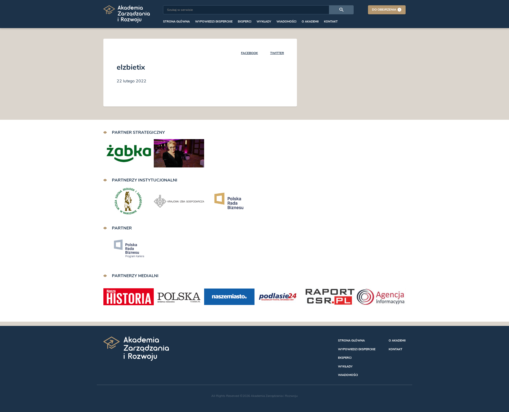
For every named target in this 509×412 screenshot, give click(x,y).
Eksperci (244, 22)
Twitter (277, 53)
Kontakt (331, 22)
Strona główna (176, 22)
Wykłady (264, 22)
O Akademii (310, 22)
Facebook (249, 53)
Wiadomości (286, 22)
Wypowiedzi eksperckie (213, 22)
